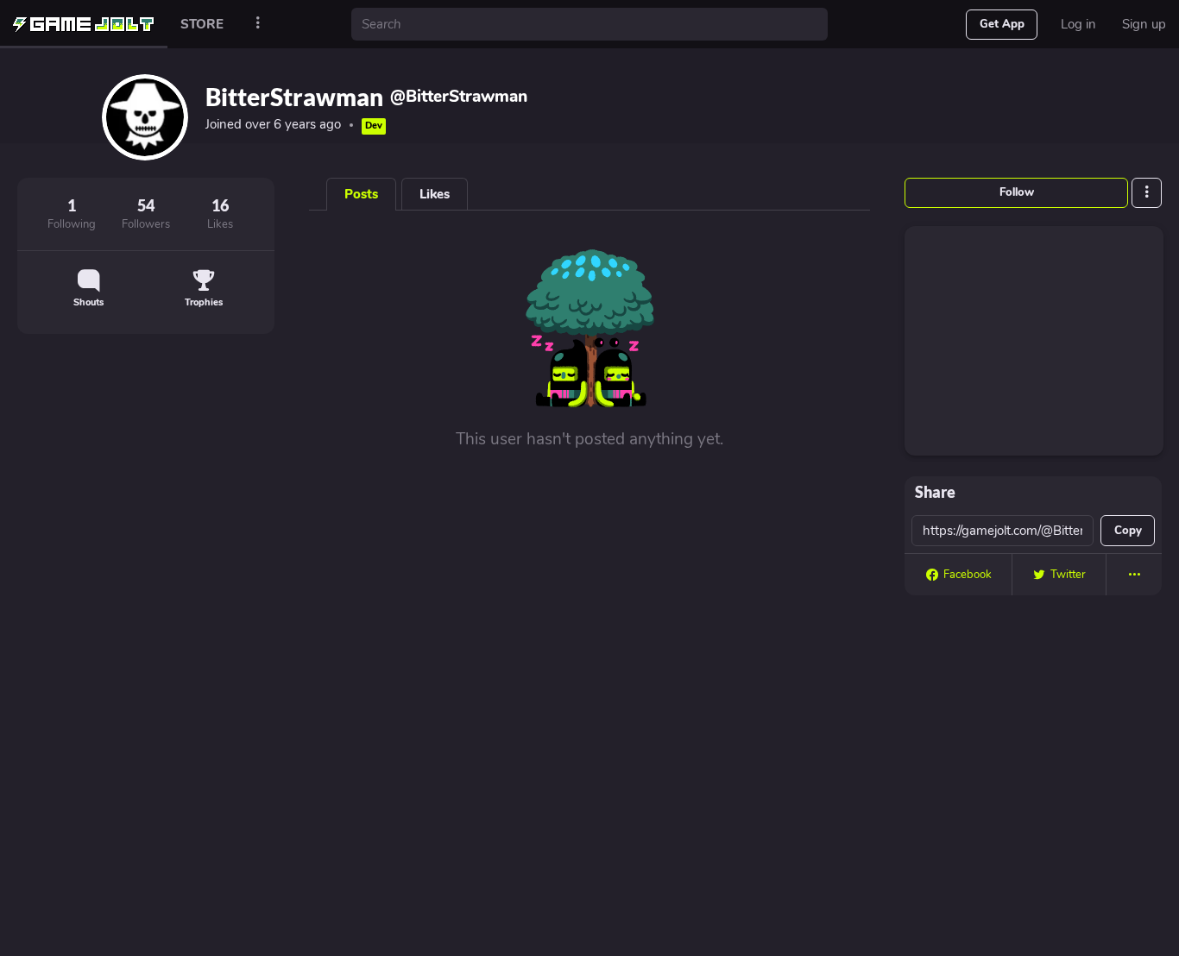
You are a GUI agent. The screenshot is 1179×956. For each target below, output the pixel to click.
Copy (1128, 530)
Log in (1078, 24)
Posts (361, 194)
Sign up (1144, 24)
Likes (434, 194)
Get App (1002, 24)
